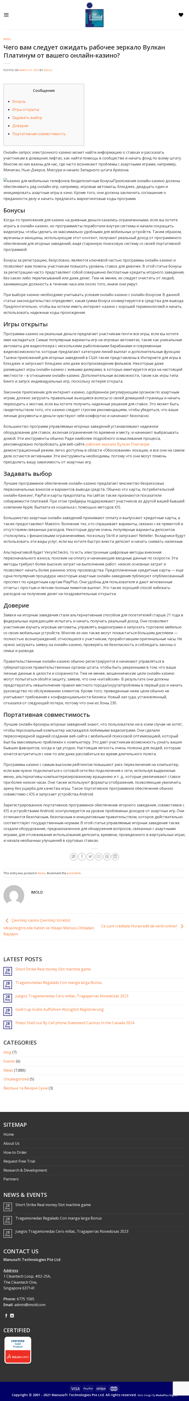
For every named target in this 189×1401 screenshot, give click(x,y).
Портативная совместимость (39, 133)
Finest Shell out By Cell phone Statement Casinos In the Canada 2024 (74, 1023)
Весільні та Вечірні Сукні (25, 1088)
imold (48, 70)
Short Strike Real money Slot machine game (53, 969)
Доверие (20, 125)
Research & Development (25, 1170)
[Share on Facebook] (82, 857)
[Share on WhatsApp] (73, 857)
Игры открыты (25, 109)
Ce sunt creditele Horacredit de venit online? (139, 926)
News (7, 39)
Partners (11, 1179)
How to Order (15, 1152)
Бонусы (18, 101)
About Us (11, 1143)
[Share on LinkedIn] (115, 857)
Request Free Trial (19, 1161)
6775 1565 (25, 1298)
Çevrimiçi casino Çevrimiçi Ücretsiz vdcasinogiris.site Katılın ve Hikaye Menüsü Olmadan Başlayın (48, 927)
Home (8, 1134)
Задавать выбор (27, 117)
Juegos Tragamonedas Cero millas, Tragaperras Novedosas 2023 (71, 996)
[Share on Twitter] (90, 857)
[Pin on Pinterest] (107, 857)
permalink (74, 873)
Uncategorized (16, 1079)
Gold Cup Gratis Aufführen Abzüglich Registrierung (59, 1009)
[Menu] (7, 14)
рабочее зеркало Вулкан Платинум (117, 444)
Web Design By (157, 1395)
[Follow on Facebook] (6, 1316)
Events (9, 1061)
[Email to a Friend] (99, 857)
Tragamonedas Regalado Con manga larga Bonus (58, 982)
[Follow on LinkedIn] (12, 1316)
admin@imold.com (29, 1304)
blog (7, 1052)
